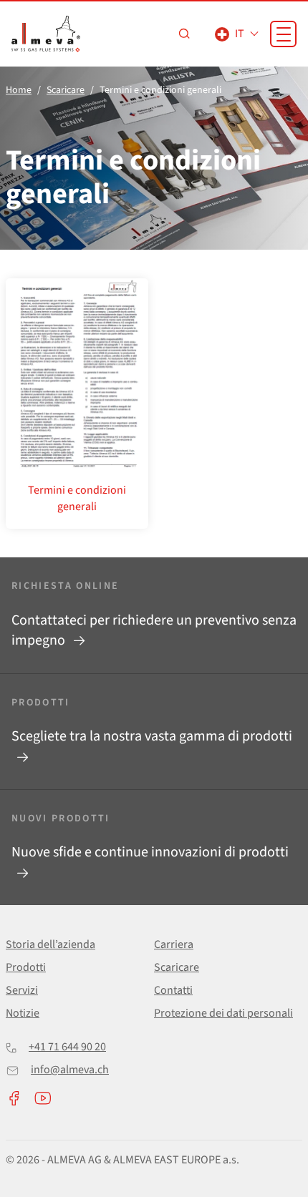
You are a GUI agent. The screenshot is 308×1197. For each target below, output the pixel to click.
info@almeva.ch (70, 1070)
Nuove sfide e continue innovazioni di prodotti (150, 852)
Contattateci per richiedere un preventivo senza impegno (154, 630)
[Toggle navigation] (283, 34)
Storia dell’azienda (50, 944)
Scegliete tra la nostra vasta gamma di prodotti (151, 736)
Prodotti (26, 967)
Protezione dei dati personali (223, 1013)
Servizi (22, 990)
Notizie (22, 1013)
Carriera (173, 944)
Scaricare (176, 967)
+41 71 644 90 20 (67, 1047)
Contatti (173, 990)
